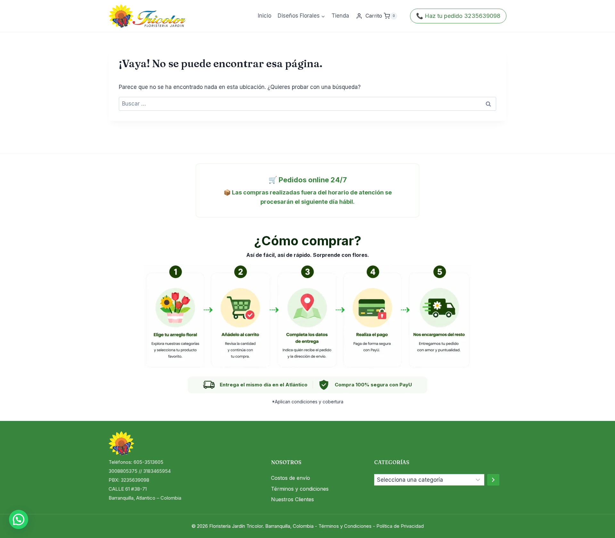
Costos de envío (290, 478)
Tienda (340, 15)
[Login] (359, 16)
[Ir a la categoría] (493, 480)
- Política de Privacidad (398, 526)
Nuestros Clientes (292, 499)
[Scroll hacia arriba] (598, 525)
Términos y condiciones (300, 489)
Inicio (264, 15)
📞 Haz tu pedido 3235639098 (458, 15)
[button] (18, 519)
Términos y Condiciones (345, 526)
